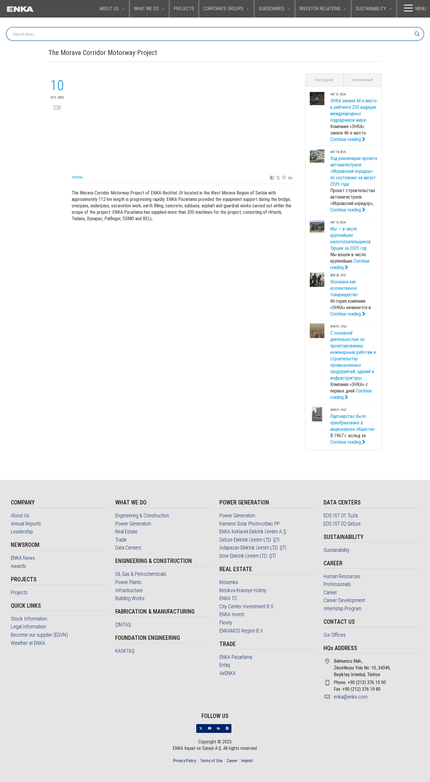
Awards (18, 566)
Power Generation (133, 524)
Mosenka (228, 582)
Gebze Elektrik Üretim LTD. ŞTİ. (250, 540)
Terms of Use (211, 760)
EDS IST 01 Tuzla (341, 515)
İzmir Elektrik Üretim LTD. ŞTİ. (248, 556)
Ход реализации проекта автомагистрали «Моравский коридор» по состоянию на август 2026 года (353, 171)
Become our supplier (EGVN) (39, 635)
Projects (19, 592)
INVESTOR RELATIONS (320, 8)
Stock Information (29, 619)
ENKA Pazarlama (235, 657)
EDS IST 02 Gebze (342, 524)
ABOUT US (109, 8)
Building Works (130, 598)
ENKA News (23, 558)
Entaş (224, 665)
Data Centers (128, 548)
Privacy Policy (184, 760)
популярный (362, 80)
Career (330, 592)
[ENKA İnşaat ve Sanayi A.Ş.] (33, 9)
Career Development (344, 600)
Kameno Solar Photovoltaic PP (249, 524)
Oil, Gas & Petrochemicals (140, 574)
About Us (20, 515)
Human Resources (342, 576)
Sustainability (337, 550)
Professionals (337, 584)
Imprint (247, 760)
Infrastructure (129, 590)
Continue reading (346, 139)
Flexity (225, 622)
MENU (420, 8)
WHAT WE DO (146, 8)
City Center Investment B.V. (246, 606)
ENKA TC (228, 598)
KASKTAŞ (125, 651)
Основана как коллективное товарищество (344, 288)
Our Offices (335, 635)
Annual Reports (26, 524)
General (77, 177)
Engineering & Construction (142, 515)
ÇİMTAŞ (123, 624)
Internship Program (343, 608)
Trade (121, 540)
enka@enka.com (350, 697)
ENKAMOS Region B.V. (241, 631)
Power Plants (128, 582)
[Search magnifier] (417, 34)
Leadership (22, 531)
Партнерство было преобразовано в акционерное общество (352, 423)
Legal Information (28, 626)
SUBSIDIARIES (271, 8)
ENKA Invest (231, 614)
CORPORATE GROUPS (223, 8)
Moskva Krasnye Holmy (242, 590)
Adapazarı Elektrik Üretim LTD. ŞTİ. (253, 548)
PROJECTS (184, 8)
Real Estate (126, 531)
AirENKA (227, 673)
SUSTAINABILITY (371, 8)
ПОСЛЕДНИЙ (324, 80)
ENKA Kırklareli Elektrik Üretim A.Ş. (253, 531)
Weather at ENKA (28, 643)
